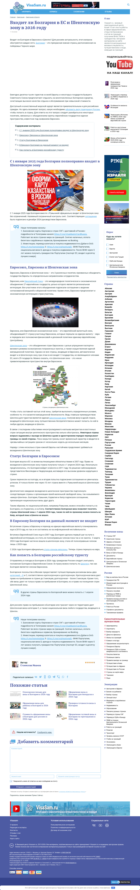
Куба (107, 395)
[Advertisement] (55, 71)
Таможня (109, 675)
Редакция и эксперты (18, 828)
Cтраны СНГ (111, 536)
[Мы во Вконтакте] (93, 825)
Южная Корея (111, 522)
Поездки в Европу (113, 647)
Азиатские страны (113, 539)
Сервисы (53, 12)
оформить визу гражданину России (82, 109)
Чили (107, 506)
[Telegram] (54, 677)
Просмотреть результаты (116, 277)
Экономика (110, 742)
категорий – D (17, 575)
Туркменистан (111, 480)
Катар (107, 381)
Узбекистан (110, 485)
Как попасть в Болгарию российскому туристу (41, 150)
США (107, 466)
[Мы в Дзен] (107, 825)
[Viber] (58, 677)
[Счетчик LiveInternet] (10, 882)
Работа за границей (114, 727)
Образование (111, 708)
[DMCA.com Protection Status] (120, 882)
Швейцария (110, 509)
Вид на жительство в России (117, 577)
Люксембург (110, 405)
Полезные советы (113, 657)
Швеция (108, 511)
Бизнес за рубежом (113, 692)
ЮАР (107, 519)
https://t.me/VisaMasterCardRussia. (70, 234)
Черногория (110, 501)
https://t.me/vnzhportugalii (59, 247)
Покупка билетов (113, 654)
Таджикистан (111, 469)
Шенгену (85, 564)
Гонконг (108, 333)
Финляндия (110, 493)
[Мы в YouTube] (100, 825)
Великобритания (112, 320)
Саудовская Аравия (113, 450)
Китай (107, 389)
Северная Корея (112, 453)
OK (113, 887)
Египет (108, 347)
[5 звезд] (94, 662)
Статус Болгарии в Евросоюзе (33, 140)
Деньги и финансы (113, 635)
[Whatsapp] (63, 677)
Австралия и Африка (114, 689)
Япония (108, 525)
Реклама (13, 836)
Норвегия (109, 434)
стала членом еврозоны (55, 549)
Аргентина (109, 302)
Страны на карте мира (114, 672)
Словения (109, 464)
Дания (107, 341)
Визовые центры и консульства (113, 549)
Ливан (107, 400)
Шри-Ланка (110, 514)
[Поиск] (128, 5)
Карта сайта (14, 839)
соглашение (91, 216)
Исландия (109, 365)
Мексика (109, 418)
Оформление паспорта (115, 588)
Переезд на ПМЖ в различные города (113, 595)
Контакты (14, 830)
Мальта (108, 413)
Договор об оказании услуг (61, 830)
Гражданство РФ (112, 580)
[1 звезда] (86, 662)
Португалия (110, 442)
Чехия (107, 503)
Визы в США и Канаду (114, 553)
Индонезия (109, 355)
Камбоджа (109, 376)
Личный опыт (111, 698)
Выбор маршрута (113, 632)
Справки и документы (114, 610)
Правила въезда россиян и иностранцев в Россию (116, 600)
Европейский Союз (33, 281)
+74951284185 (66, 852)
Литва (107, 403)
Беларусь (109, 310)
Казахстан (109, 373)
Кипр (107, 384)
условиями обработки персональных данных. (72, 791)
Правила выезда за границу (117, 660)
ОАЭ (107, 437)
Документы (110, 556)
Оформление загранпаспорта (117, 644)
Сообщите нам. (44, 732)
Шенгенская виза (57, 418)
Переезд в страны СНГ (115, 714)
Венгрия (108, 323)
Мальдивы (109, 411)
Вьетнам (108, 328)
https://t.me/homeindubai (32, 247)
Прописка (110, 604)
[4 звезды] (92, 662)
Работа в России (112, 607)
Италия (108, 371)
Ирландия (109, 363)
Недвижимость (112, 705)
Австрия (108, 294)
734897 (97, 856)
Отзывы (108, 12)
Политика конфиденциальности (63, 828)
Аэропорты (110, 629)
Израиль (108, 349)
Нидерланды (110, 429)
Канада (108, 379)
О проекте (14, 825)
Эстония (108, 517)
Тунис (107, 477)
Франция (109, 495)
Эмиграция (110, 684)
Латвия (108, 397)
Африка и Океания (113, 542)
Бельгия (108, 312)
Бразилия (109, 318)
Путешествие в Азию (114, 663)
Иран (107, 360)
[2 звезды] (88, 662)
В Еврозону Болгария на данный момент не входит (44, 145)
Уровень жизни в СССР (115, 736)
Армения (109, 304)
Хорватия (109, 498)
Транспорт (110, 733)
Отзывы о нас (15, 833)
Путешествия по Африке (115, 666)
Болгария (40, 43)
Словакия (109, 461)
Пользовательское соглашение (63, 825)
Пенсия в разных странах (116, 711)
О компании (79, 12)
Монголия (109, 426)
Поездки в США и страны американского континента (117, 650)
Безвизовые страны (114, 545)
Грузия (108, 339)
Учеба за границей (113, 739)
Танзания (109, 474)
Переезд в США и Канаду (115, 717)
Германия (109, 331)
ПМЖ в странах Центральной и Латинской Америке (116, 722)
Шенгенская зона (18, 345)
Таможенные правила (114, 613)
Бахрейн (108, 307)
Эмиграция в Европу (114, 748)
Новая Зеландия (112, 432)
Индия (107, 352)
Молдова (109, 421)
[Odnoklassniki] (45, 677)
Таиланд (108, 472)
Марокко (109, 416)
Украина (108, 488)
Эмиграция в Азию (113, 745)
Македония (110, 408)
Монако (108, 424)
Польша (108, 440)
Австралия (109, 291)
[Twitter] (40, 677)
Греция (108, 336)
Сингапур (109, 458)
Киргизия (109, 387)
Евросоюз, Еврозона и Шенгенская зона (38, 135)
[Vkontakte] (36, 677)
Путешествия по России (115, 669)
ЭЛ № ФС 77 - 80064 (40, 858)
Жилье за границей (113, 638)
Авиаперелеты (111, 626)
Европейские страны (114, 559)
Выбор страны (111, 695)
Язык (108, 678)
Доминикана (110, 344)
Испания (108, 368)
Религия (109, 730)
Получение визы (113, 531)
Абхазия (108, 288)
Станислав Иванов (30, 665)
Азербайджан (111, 296)
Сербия (108, 456)
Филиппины (110, 490)
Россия (108, 445)
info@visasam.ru (70, 863)
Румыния (109, 448)
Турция (108, 482)
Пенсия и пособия (113, 591)
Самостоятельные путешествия (114, 620)
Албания (108, 299)
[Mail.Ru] (49, 677)
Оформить (26, 12)
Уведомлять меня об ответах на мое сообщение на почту (35, 781)
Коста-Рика (110, 392)
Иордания (109, 357)
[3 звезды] (90, 662)
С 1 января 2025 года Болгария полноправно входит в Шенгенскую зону (54, 130)
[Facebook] (67, 677)
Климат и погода (112, 641)
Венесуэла (109, 326)
